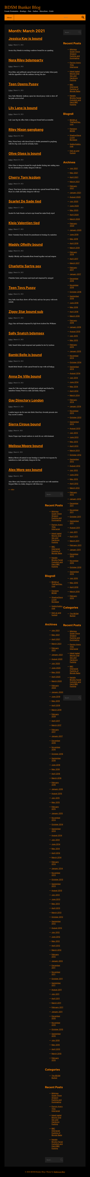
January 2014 (75, 406)
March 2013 (75, 450)
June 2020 (74, 206)
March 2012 (75, 488)
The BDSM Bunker (74, 614)
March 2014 (75, 395)
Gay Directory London (26, 400)
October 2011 (75, 516)
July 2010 (74, 578)
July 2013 (74, 433)
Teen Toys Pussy (22, 288)
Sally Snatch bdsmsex (26, 333)
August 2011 (75, 528)
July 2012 (74, 470)
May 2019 (74, 239)
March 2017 (74, 263)
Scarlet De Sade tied (25, 201)
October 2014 (75, 362)
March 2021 (75, 182)
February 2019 (73, 253)
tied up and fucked (74, 152)
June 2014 (74, 382)
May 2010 (74, 583)
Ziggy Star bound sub (26, 312)
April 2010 (74, 587)
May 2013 (74, 442)
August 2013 (75, 428)
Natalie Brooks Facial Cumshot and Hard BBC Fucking (75, 100)
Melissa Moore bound (26, 446)
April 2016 (74, 312)
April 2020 (74, 215)
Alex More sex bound (25, 470)
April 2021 (74, 177)
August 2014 (75, 373)
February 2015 (73, 346)
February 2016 (73, 321)
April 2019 (74, 243)
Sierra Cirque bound (25, 424)
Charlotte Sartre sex (25, 266)
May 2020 (74, 210)
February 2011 (75, 545)
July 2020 (74, 201)
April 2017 (74, 259)
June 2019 (74, 234)
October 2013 (75, 417)
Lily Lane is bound (23, 108)
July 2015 (74, 336)
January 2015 (75, 351)
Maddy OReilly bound (26, 244)
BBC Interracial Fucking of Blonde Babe (75, 88)
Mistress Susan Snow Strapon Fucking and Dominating (75, 53)
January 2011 (75, 550)
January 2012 (75, 499)
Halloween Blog (59, 1172)
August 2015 (75, 331)
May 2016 (74, 307)
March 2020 (75, 219)
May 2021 (74, 173)
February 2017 (73, 268)
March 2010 (75, 591)
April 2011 (74, 536)
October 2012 (75, 455)
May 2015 (74, 340)
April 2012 (74, 483)
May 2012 (74, 479)
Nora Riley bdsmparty (26, 60)
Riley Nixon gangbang (26, 129)
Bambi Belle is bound (25, 355)
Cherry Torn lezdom (24, 177)
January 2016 (75, 327)
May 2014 (74, 386)
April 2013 (74, 446)
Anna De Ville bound (25, 376)
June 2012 (74, 475)
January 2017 (75, 274)
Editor (11, 45)
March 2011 (74, 541)
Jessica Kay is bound (25, 38)
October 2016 (75, 292)
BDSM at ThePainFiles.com (75, 122)
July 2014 (74, 378)
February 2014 (73, 401)
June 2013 (74, 437)
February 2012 (73, 493)
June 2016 (74, 303)
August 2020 (75, 197)
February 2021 (73, 187)
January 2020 (75, 230)
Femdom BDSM (73, 130)
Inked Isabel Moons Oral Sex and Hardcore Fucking (75, 75)
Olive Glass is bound (25, 153)
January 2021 (75, 193)
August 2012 (75, 466)
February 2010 (73, 597)
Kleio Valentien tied (24, 223)
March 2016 (75, 316)
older (11, 489)
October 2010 (75, 567)
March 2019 (75, 248)
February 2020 (73, 224)
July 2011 (73, 532)
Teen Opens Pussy (24, 84)
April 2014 (74, 391)
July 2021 (74, 168)
